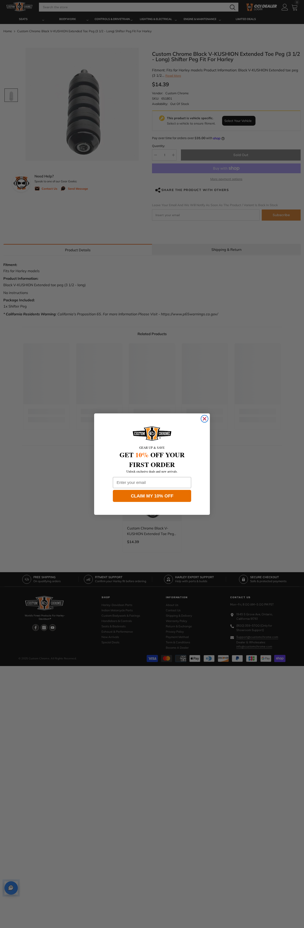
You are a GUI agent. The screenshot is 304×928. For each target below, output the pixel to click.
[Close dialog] (204, 418)
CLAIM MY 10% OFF (152, 495)
